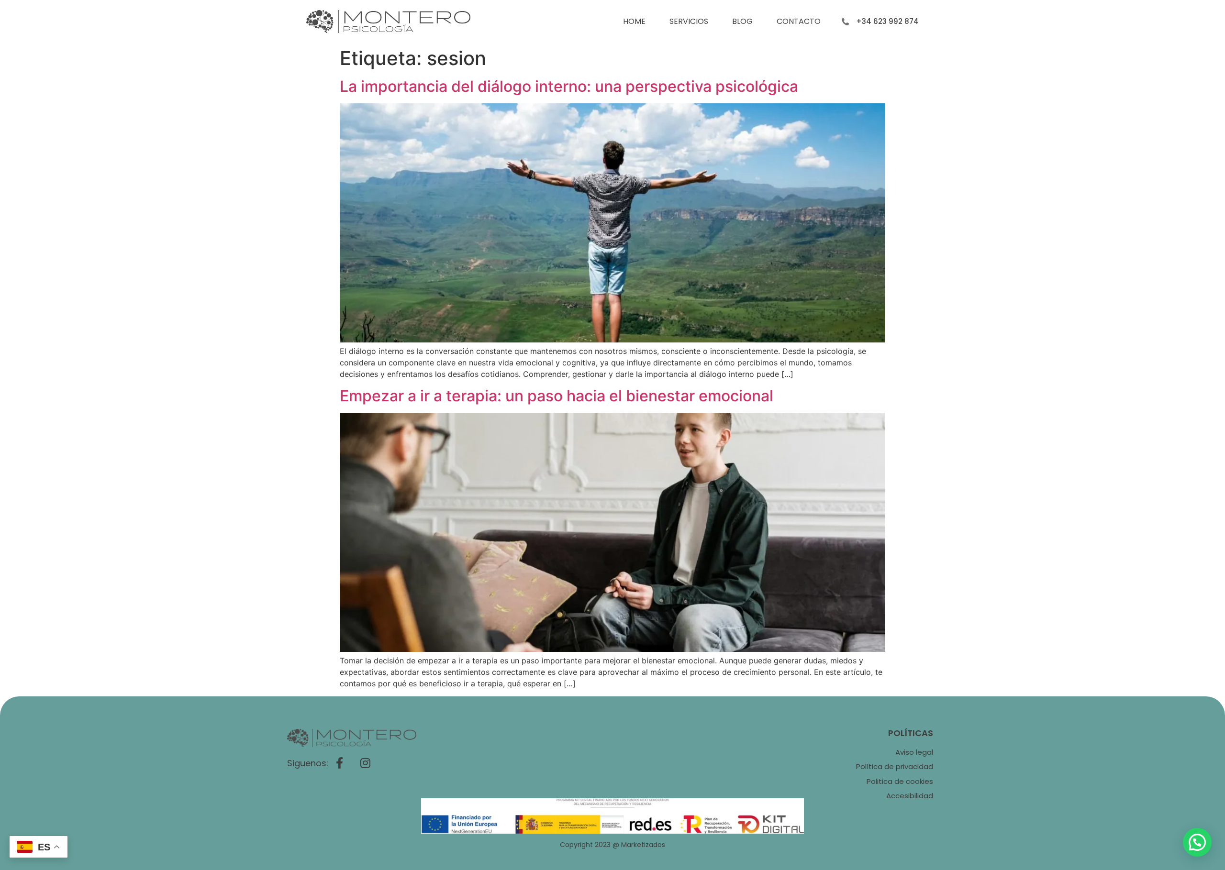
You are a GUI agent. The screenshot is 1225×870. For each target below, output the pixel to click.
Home (634, 21)
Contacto (799, 21)
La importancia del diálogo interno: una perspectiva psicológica (569, 86)
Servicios (688, 21)
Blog (742, 21)
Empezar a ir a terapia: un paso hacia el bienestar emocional (556, 395)
